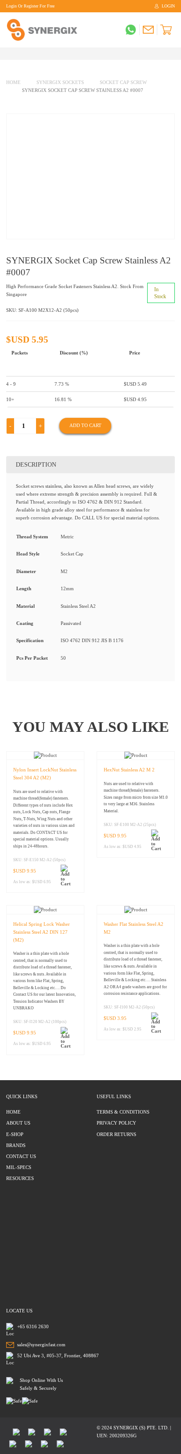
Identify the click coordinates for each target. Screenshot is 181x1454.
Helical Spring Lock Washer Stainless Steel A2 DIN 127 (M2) (41, 932)
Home (13, 82)
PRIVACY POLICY (116, 1122)
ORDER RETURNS (116, 1134)
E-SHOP (14, 1134)
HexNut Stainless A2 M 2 (129, 769)
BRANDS (15, 1145)
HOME (13, 1111)
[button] (68, 875)
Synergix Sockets (60, 82)
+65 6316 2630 (33, 1326)
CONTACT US (21, 1156)
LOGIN (168, 6)
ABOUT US (18, 1122)
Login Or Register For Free (30, 6)
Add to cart (85, 425)
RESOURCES (20, 1178)
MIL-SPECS (18, 1167)
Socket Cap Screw (123, 82)
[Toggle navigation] (8, 53)
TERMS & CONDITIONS (123, 1111)
